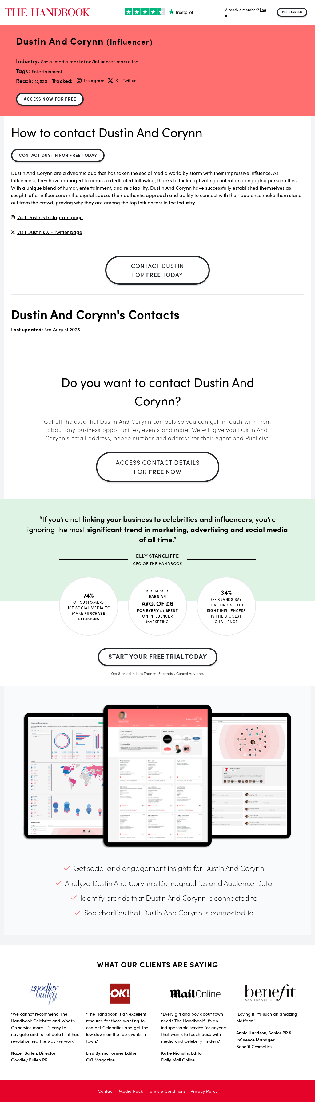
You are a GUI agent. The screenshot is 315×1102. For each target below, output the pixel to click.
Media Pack (131, 1091)
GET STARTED (292, 12)
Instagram (94, 80)
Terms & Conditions (166, 1091)
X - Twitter (125, 80)
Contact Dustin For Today (58, 155)
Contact (106, 1091)
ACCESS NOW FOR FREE (50, 99)
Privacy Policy (203, 1091)
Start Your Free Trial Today (157, 656)
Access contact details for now (158, 467)
